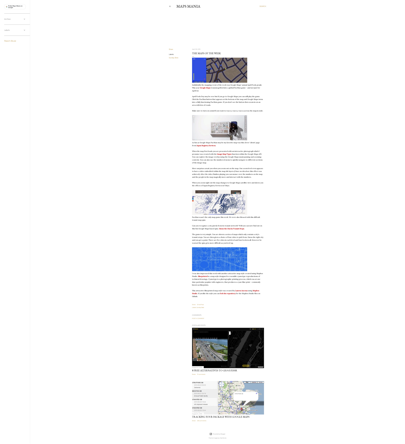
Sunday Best (173, 58)
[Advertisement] (217, 28)
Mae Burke (223, 438)
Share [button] (171, 49)
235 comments (201, 420)
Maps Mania (188, 6)
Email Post (200, 304)
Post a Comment (198, 318)
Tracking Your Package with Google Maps (220, 416)
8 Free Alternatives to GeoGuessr (214, 370)
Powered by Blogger (219, 434)
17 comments (201, 374)
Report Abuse (10, 41)
